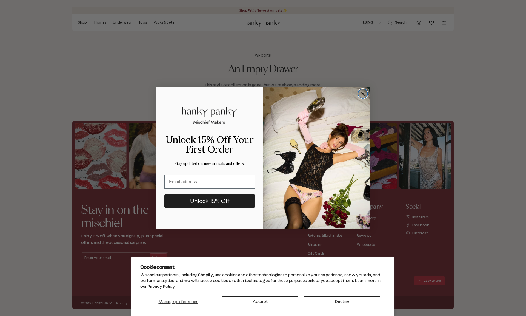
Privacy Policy (161, 286)
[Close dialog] (363, 93)
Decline (342, 301)
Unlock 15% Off (209, 201)
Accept (260, 301)
